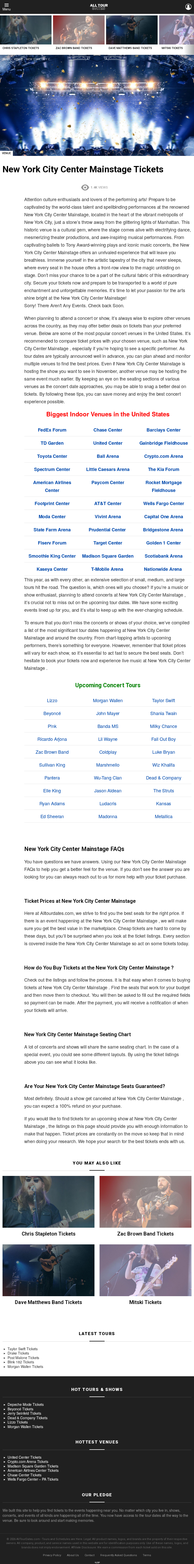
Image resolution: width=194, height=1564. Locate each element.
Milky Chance (163, 726)
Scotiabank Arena (164, 556)
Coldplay (108, 751)
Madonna (108, 816)
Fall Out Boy (163, 739)
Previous (2, 34)
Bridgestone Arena (163, 529)
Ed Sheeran (52, 816)
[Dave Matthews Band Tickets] (132, 29)
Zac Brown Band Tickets (74, 48)
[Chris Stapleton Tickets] (26, 29)
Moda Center (52, 516)
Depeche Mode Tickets (26, 1404)
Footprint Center (52, 503)
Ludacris (108, 803)
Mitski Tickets (172, 48)
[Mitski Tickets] (145, 1270)
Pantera (52, 777)
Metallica (164, 816)
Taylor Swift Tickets (23, 1349)
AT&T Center (107, 503)
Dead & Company (163, 777)
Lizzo (52, 700)
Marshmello (107, 764)
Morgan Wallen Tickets (25, 1366)
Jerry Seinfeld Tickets (24, 1413)
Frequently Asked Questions (118, 1555)
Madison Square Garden (108, 556)
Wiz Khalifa (163, 764)
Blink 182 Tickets (21, 1362)
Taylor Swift (163, 700)
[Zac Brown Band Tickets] (79, 29)
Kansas (163, 803)
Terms (147, 1555)
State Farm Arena (52, 529)
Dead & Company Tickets (27, 1418)
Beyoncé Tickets (20, 1409)
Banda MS (108, 726)
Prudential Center (107, 529)
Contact (89, 1555)
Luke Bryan (163, 751)
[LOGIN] (188, 7)
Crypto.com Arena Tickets (28, 1461)
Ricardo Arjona (52, 739)
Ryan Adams (52, 803)
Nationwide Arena (163, 569)
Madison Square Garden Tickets (33, 1466)
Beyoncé (52, 713)
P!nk (52, 726)
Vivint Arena (108, 516)
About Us (73, 1555)
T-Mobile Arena (107, 569)
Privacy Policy (52, 1555)
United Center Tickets (24, 1457)
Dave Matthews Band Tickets (130, 48)
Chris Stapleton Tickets (21, 48)
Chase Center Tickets (24, 1475)
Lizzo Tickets (18, 1422)
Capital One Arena (163, 516)
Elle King (52, 790)
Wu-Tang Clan (108, 777)
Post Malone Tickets (23, 1358)
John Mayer (108, 713)
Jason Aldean (107, 790)
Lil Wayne (108, 739)
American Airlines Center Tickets (33, 1470)
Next (191, 34)
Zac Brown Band (52, 751)
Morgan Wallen (108, 700)
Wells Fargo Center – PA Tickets (33, 1479)
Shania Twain (163, 713)
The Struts (163, 790)
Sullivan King (52, 764)
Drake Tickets (18, 1353)
